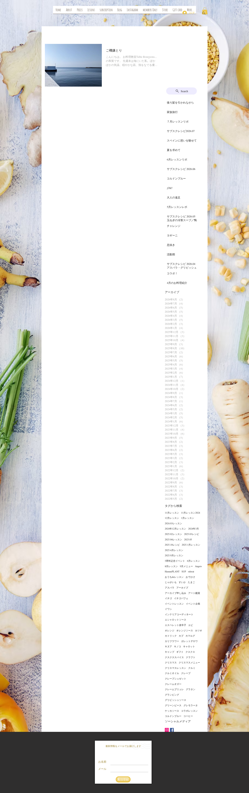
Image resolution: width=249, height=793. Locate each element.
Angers (198, 566)
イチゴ (168, 598)
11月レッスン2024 (190, 512)
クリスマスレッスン (175, 667)
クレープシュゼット (175, 678)
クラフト (190, 657)
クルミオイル (172, 673)
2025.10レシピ (172, 544)
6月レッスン (193, 560)
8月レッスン (171, 566)
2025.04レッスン (173, 539)
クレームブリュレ (174, 689)
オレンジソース (184, 630)
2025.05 (188, 539)
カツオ (198, 630)
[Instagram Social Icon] (167, 730)
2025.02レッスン (173, 534)
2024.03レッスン (173, 523)
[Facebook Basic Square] (172, 730)
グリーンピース (173, 705)
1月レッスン (187, 518)
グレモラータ (190, 705)
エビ (190, 625)
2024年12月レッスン (175, 528)
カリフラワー (172, 641)
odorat (191, 571)
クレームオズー (173, 684)
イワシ (168, 609)
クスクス (190, 651)
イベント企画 (193, 603)
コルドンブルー (173, 716)
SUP (184, 571)
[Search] (204, 13)
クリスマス (171, 662)
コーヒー (188, 716)
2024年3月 (193, 528)
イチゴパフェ (181, 598)
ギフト (179, 651)
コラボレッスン (189, 710)
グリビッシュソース (175, 700)
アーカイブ (182, 587)
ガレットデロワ (189, 641)
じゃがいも (171, 582)
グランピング (172, 694)
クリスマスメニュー (189, 662)
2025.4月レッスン (174, 550)
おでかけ (190, 576)
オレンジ (169, 630)
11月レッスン (172, 512)
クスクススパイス (174, 657)
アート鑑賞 (194, 593)
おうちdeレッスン (174, 576)
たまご (191, 582)
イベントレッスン (174, 603)
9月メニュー (186, 566)
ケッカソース (172, 710)
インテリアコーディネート (179, 614)
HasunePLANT (172, 571)
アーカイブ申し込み (175, 593)
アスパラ (169, 587)
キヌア (168, 646)
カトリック (171, 635)
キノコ (177, 646)
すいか (182, 582)
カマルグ (190, 635)
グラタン (190, 689)
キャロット (189, 646)
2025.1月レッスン (191, 544)
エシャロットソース (175, 619)
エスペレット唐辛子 (175, 625)
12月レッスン (172, 518)
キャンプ (169, 651)
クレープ (186, 673)
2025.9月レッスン (174, 555)
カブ (181, 635)
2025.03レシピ (191, 534)
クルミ (191, 667)
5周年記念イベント (175, 560)
